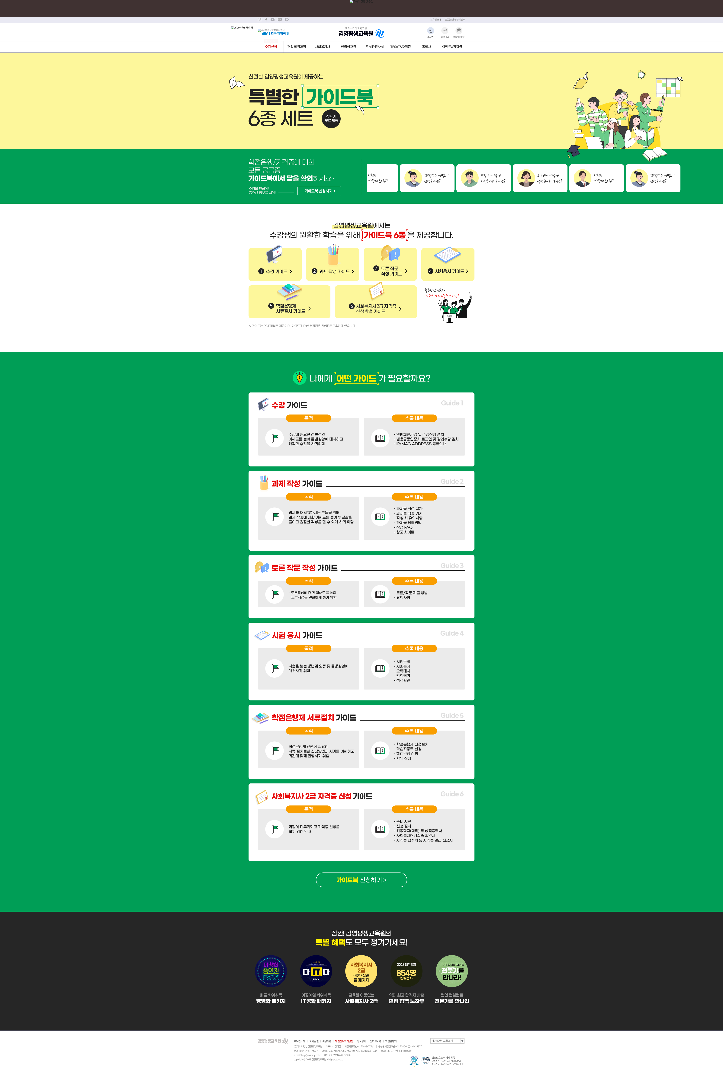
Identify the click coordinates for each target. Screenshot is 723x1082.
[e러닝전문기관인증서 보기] (414, 1061)
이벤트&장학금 (452, 47)
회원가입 (445, 37)
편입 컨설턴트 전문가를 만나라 (451, 980)
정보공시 (361, 1041)
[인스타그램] (259, 20)
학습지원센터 (459, 37)
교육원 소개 (435, 19)
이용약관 (326, 1041)
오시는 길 (314, 1041)
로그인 (430, 37)
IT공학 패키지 (316, 980)
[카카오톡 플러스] (286, 20)
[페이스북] (266, 20)
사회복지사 (322, 47)
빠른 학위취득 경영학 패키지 (271, 980)
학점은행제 (391, 1041)
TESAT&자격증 (400, 47)
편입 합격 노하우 (406, 980)
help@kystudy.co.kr (310, 1055)
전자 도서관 (375, 1041)
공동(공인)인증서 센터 (455, 19)
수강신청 (271, 47)
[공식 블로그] (279, 20)
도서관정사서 (375, 47)
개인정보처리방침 (344, 1041)
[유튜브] (272, 20)
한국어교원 (348, 47)
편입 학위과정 (296, 47)
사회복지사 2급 (361, 980)
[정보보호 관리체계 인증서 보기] (443, 1060)
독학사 (426, 47)
